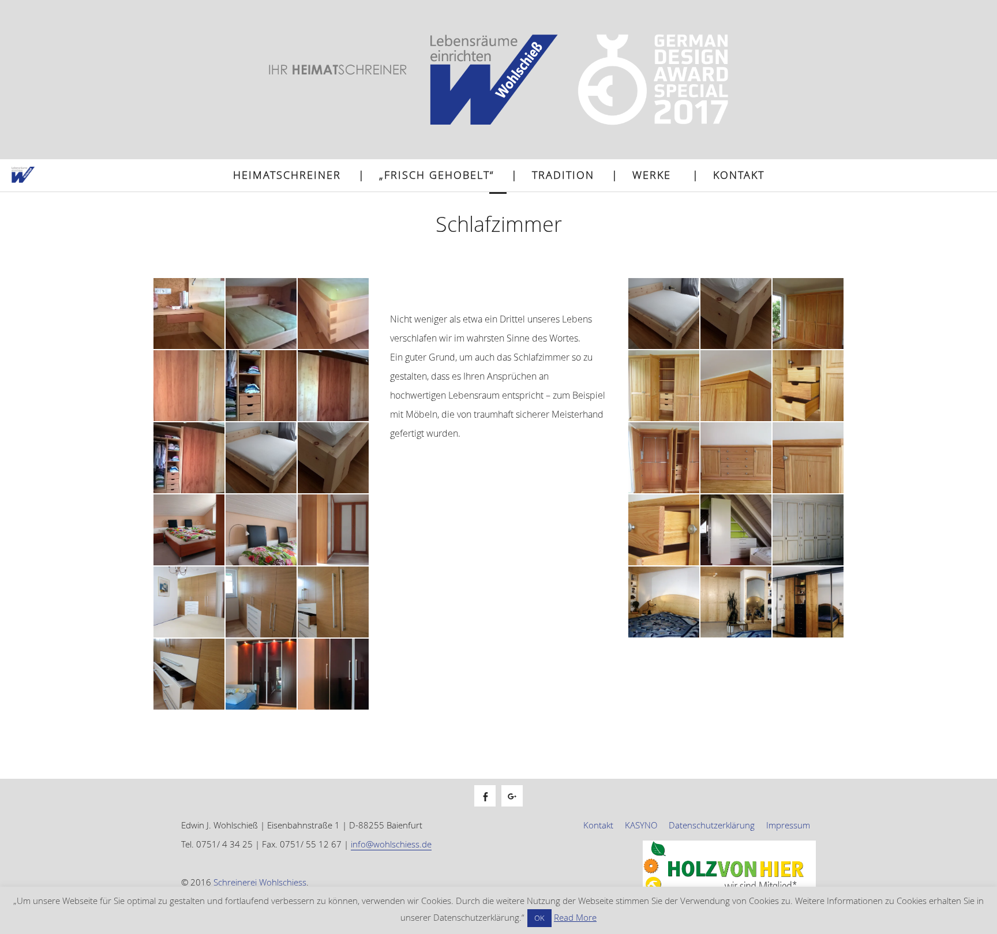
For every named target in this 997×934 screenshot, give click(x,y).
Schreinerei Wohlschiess (259, 882)
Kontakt (738, 175)
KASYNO (641, 825)
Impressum (788, 825)
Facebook (490, 808)
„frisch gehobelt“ (436, 175)
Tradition (563, 175)
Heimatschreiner (287, 175)
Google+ (518, 808)
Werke (651, 175)
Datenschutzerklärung (712, 825)
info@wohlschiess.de (391, 844)
